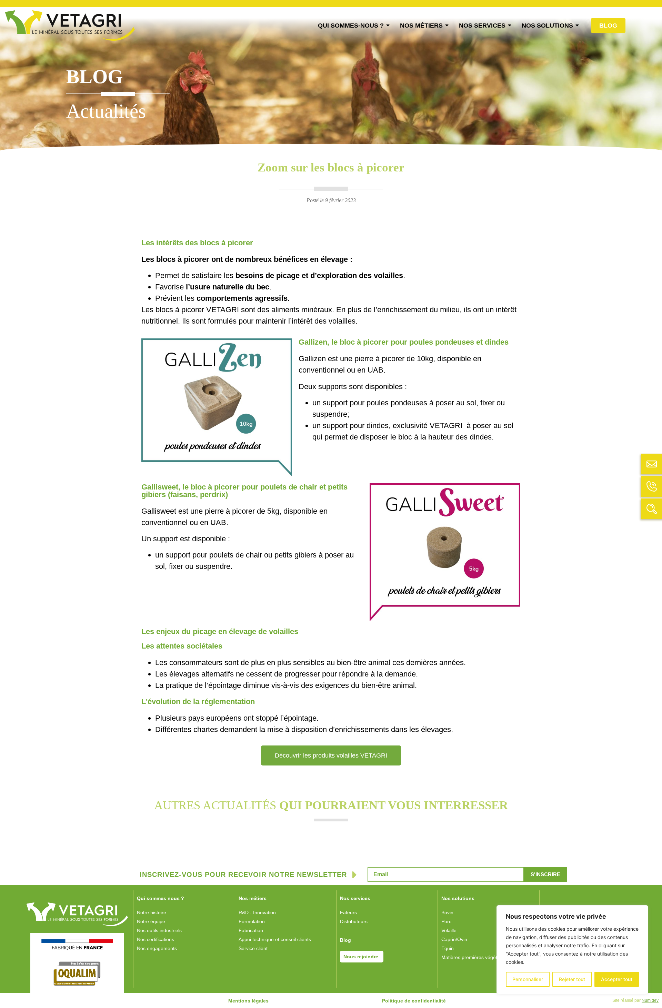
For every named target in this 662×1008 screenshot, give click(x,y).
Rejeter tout (572, 979)
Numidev (650, 1000)
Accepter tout (616, 979)
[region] (572, 949)
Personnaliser (527, 979)
